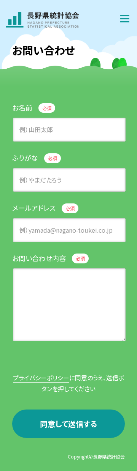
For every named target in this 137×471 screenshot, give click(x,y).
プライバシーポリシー (41, 377)
